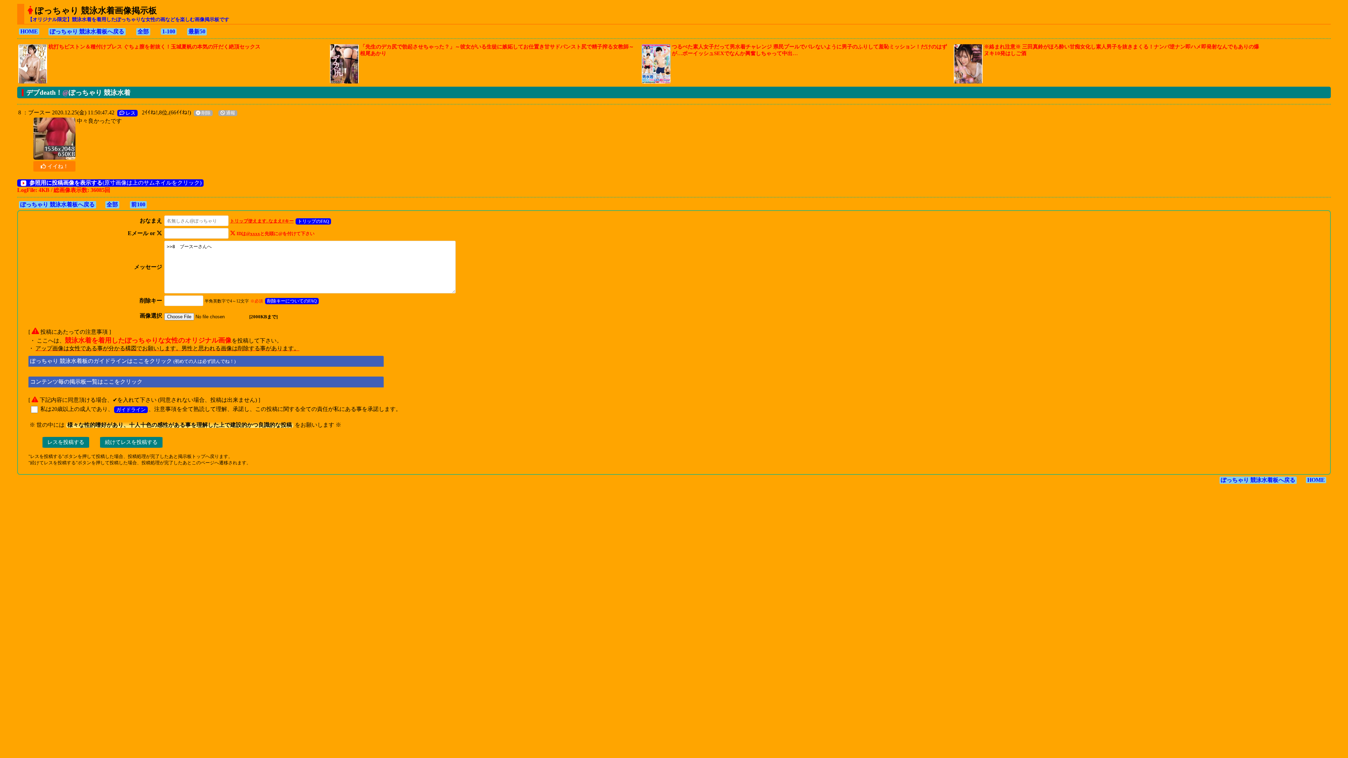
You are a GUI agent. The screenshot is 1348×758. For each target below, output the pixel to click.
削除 (205, 113)
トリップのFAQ (313, 221)
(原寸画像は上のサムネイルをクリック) (115, 183)
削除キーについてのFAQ (292, 301)
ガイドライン (131, 409)
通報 (230, 113)
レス (130, 113)
